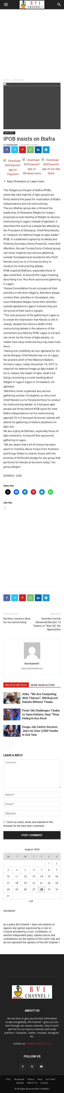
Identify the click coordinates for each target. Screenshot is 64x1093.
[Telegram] (46, 149)
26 (25, 889)
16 (56, 876)
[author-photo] (32, 658)
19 (25, 882)
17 (8, 882)
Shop (39, 1079)
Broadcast (19, 1079)
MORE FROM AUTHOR (43, 685)
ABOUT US (32, 1082)
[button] (5, 4)
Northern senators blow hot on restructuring (16, 620)
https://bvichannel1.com (32, 668)
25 (16, 889)
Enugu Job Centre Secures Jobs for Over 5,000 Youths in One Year (40, 730)
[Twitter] (14, 149)
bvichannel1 (12, 144)
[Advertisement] (32, 43)
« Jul (31, 901)
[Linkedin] (38, 149)
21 (41, 882)
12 (25, 876)
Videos (30, 1079)
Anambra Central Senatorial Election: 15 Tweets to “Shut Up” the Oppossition (47, 624)
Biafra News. (19, 79)
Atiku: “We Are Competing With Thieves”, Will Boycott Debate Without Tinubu (40, 698)
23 (56, 882)
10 (8, 876)
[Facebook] (6, 149)
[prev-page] (5, 743)
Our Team (50, 1079)
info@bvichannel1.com (38, 1043)
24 (8, 889)
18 (16, 882)
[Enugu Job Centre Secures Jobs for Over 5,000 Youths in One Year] (11, 731)
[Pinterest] (22, 149)
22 (49, 882)
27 (33, 889)
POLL (8, 1079)
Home (6, 79)
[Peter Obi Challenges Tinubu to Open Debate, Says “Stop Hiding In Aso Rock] (11, 714)
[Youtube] (41, 1066)
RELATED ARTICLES (16, 685)
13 (33, 876)
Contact (44, 1082)
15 (49, 876)
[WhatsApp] (30, 149)
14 (41, 876)
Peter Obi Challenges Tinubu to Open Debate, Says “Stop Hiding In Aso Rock (41, 714)
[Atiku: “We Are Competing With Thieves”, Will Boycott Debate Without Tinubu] (11, 698)
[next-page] (11, 743)
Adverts (20, 1082)
